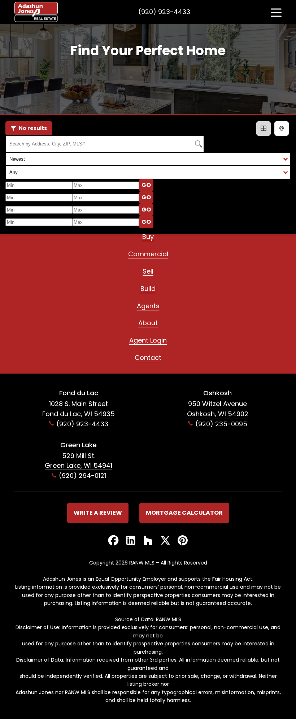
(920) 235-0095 (221, 423)
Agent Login (148, 340)
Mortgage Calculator (184, 513)
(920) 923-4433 (164, 11)
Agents (148, 305)
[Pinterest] (182, 541)
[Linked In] (130, 541)
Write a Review (98, 513)
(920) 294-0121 (82, 475)
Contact (148, 357)
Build (148, 288)
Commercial (148, 253)
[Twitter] (165, 541)
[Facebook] (113, 541)
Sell (148, 271)
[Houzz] (148, 541)
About (148, 322)
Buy (148, 236)
